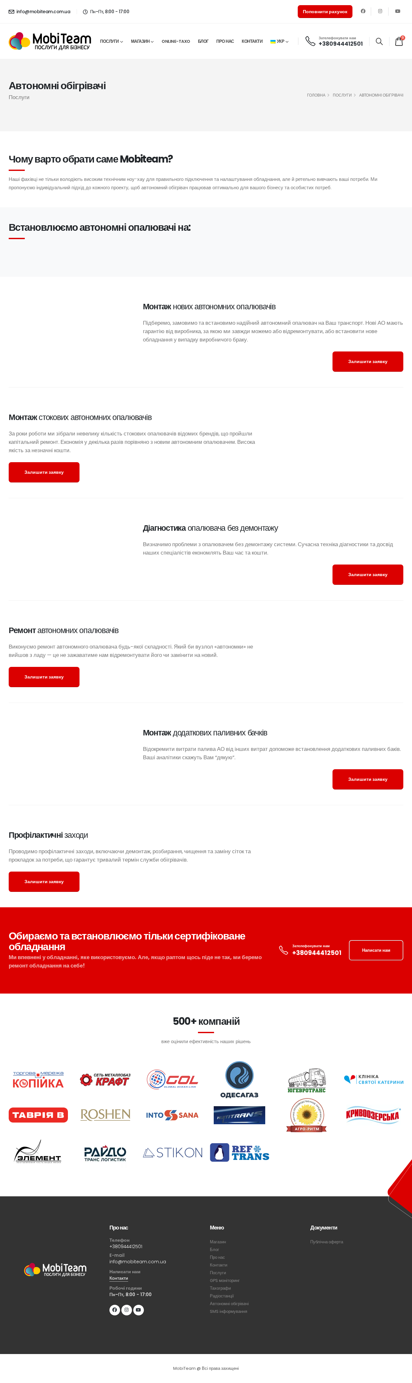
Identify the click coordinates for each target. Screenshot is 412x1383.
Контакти (252, 41)
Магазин (140, 41)
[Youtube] (397, 11)
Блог (203, 41)
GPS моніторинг (225, 1280)
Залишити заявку (368, 361)
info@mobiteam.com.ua (42, 11)
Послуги (109, 41)
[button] (379, 41)
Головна (316, 95)
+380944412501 (341, 44)
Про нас (225, 41)
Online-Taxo (176, 41)
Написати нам (376, 950)
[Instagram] (380, 11)
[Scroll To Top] (401, 1376)
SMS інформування (228, 1311)
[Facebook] (363, 11)
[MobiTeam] (55, 1269)
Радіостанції (222, 1296)
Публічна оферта (326, 1242)
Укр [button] (281, 41)
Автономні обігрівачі (229, 1303)
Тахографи (220, 1288)
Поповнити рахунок (325, 11)
